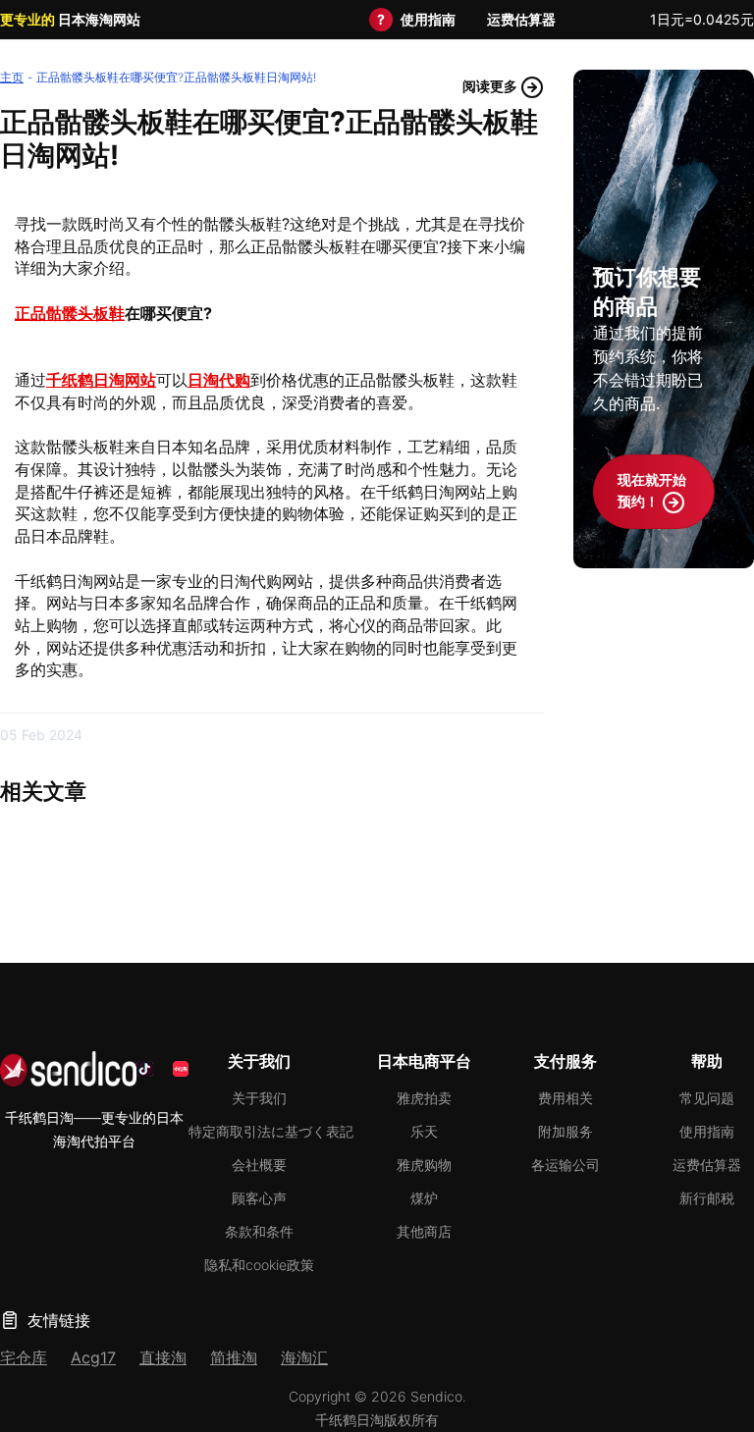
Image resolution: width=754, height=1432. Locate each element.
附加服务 (565, 1131)
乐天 (424, 1131)
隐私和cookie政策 (259, 1264)
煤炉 (424, 1198)
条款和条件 (259, 1231)
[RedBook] (180, 1069)
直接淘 (163, 1357)
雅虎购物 (424, 1164)
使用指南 (428, 19)
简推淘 (233, 1357)
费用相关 (565, 1097)
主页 (12, 77)
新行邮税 (706, 1198)
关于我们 (259, 1097)
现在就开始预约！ (652, 490)
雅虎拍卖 (424, 1097)
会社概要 (259, 1164)
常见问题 (706, 1097)
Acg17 (93, 1357)
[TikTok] (144, 1069)
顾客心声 (259, 1198)
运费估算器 (521, 19)
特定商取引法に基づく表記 (270, 1131)
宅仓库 (23, 1357)
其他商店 (424, 1231)
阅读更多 (491, 86)
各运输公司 (565, 1164)
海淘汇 (304, 1357)
